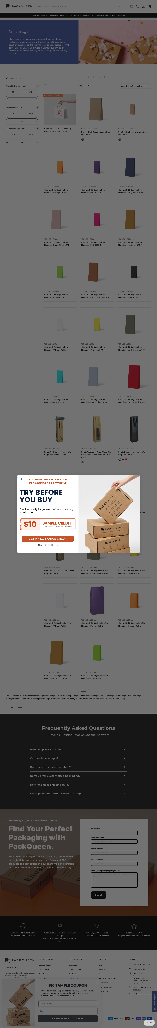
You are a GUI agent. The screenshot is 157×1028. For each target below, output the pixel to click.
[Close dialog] (19, 479)
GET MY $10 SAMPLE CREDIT (48, 538)
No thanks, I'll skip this (48, 545)
